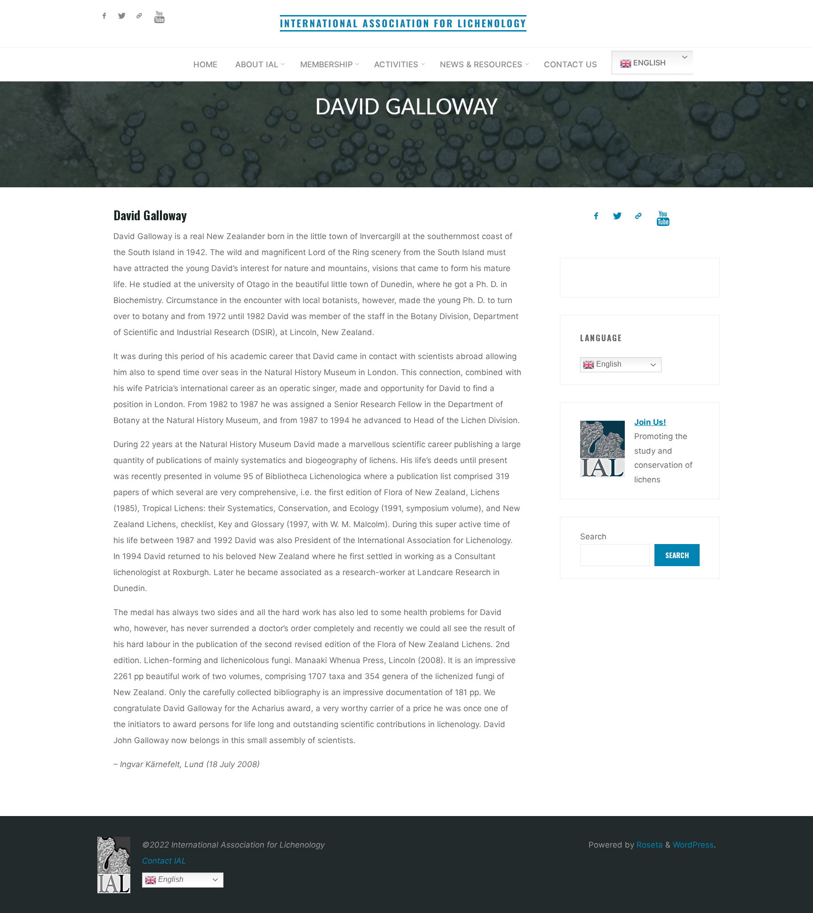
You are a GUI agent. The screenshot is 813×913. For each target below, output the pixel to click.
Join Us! (650, 422)
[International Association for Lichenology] (406, 23)
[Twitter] (121, 16)
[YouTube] (159, 17)
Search (593, 536)
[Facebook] (104, 16)
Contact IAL (164, 860)
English (648, 62)
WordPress (693, 844)
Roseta (648, 844)
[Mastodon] (139, 16)
